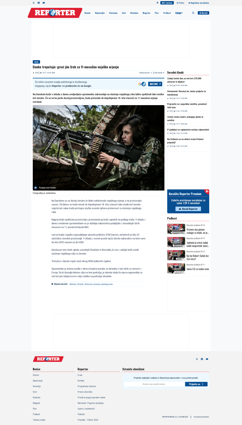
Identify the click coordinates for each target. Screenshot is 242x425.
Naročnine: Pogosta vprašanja (90, 403)
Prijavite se (194, 384)
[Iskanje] (193, 13)
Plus (157, 12)
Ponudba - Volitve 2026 (88, 420)
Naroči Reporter (190, 209)
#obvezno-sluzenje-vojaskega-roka (99, 284)
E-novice (168, 2)
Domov (88, 12)
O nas (80, 375)
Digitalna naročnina (200, 2)
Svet (124, 12)
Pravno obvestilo (85, 392)
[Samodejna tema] (157, 2)
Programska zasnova (87, 386)
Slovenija (113, 12)
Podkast (167, 12)
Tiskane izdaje (178, 13)
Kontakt (81, 380)
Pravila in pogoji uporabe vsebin (91, 397)
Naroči (205, 12)
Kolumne (134, 12)
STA (36, 73)
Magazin (146, 12)
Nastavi (154, 84)
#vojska (80, 284)
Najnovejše (100, 12)
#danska (72, 284)
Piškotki (81, 414)
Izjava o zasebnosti (86, 408)
